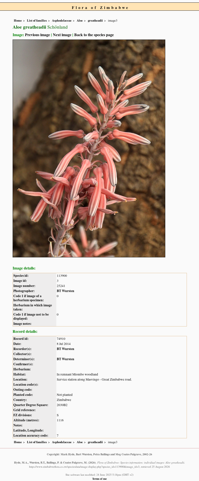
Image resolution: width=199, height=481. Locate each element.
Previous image (37, 34)
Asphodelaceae (62, 20)
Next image (62, 34)
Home (18, 20)
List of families (37, 20)
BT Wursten (65, 290)
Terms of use (99, 479)
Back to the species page (94, 34)
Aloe (80, 20)
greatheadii (95, 20)
